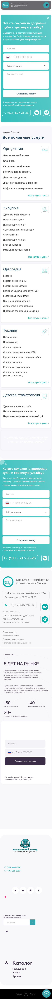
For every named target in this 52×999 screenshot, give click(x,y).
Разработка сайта (11, 636)
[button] (5, 5)
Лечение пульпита (12, 362)
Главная (5, 132)
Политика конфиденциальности (17, 643)
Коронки (7, 276)
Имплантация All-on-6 (14, 240)
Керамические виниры (14, 281)
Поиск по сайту (9, 632)
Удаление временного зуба (17, 406)
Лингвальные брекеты (16, 155)
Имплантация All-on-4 (14, 224)
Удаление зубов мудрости (16, 214)
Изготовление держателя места (19, 411)
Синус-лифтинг (11, 234)
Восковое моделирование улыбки (20, 291)
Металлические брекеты (17, 171)
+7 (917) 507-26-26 (16, 112)
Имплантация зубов (13, 219)
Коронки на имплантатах (16, 296)
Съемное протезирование (16, 301)
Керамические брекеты (16, 166)
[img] (8, 581)
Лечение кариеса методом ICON (19, 352)
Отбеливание (10, 337)
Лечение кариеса (12, 347)
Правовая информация (13, 639)
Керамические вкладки (15, 286)
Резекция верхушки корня (16, 249)
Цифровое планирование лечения (21, 311)
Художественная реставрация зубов (22, 357)
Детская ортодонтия (14, 177)
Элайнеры (9, 161)
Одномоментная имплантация (18, 229)
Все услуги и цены (37, 195)
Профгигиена (10, 342)
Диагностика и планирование (18, 306)
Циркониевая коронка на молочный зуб (23, 416)
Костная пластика (12, 245)
